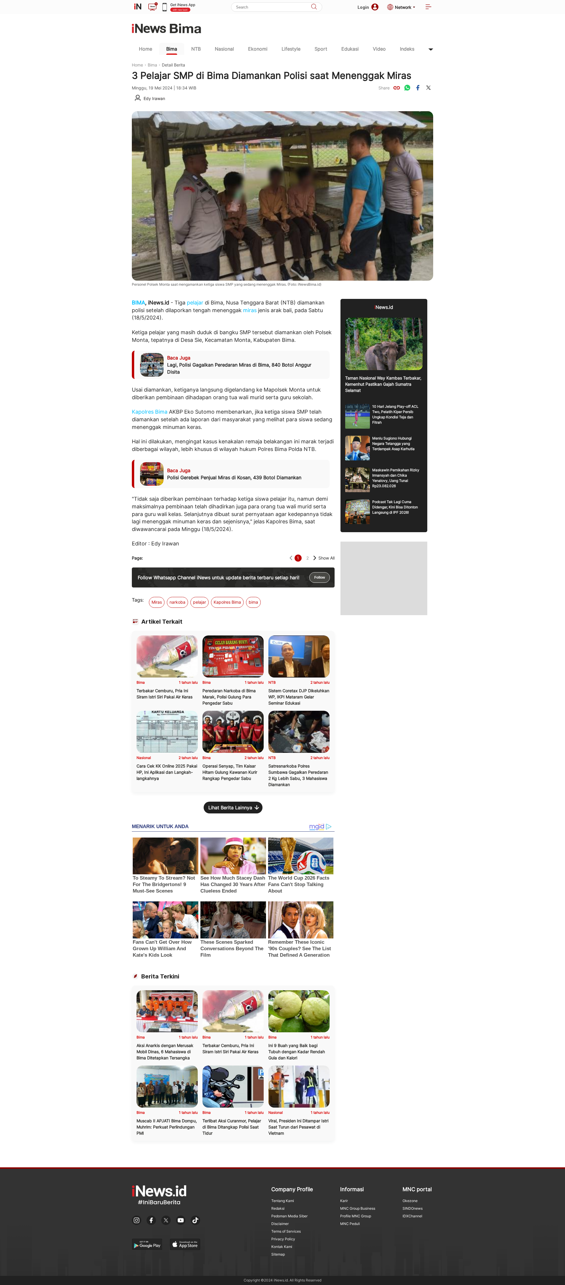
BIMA (138, 302)
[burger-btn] (428, 7)
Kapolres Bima (149, 412)
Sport (321, 49)
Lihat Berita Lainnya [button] (230, 807)
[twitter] (428, 87)
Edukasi (350, 49)
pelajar (195, 302)
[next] (314, 558)
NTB (196, 49)
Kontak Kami (281, 1246)
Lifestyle (291, 49)
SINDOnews (413, 1208)
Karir (344, 1201)
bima (253, 602)
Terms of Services (286, 1231)
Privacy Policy (283, 1239)
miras (250, 310)
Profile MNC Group (355, 1216)
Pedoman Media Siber (289, 1216)
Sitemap (278, 1254)
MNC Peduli (350, 1223)
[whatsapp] (407, 87)
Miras (157, 602)
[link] (396, 87)
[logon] (138, 7)
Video (379, 49)
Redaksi (278, 1208)
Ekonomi (257, 49)
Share (384, 87)
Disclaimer (280, 1223)
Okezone (410, 1201)
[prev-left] (291, 558)
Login (363, 7)
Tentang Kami (282, 1201)
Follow (319, 577)
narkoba (177, 602)
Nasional (224, 49)
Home (145, 49)
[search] (314, 7)
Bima (171, 49)
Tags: (138, 600)
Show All (326, 557)
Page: (137, 557)
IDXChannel (412, 1216)
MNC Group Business (357, 1208)
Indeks (407, 49)
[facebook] (418, 87)
